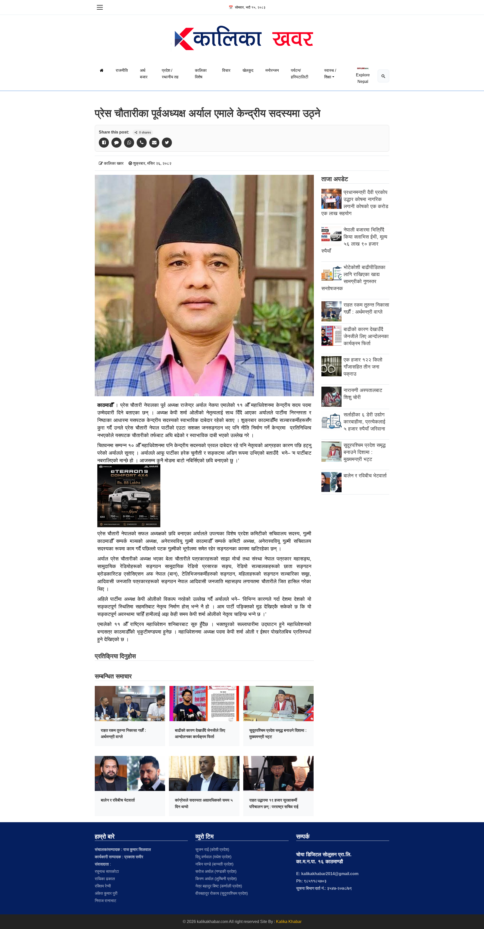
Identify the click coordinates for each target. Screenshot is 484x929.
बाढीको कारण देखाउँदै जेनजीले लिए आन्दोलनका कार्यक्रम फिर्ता (200, 733)
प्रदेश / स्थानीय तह (170, 73)
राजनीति (122, 70)
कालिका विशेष (201, 73)
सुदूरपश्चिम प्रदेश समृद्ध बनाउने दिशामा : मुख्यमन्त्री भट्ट (278, 733)
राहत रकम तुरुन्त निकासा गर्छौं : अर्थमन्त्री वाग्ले (123, 733)
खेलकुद (248, 70)
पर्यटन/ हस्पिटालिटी (299, 73)
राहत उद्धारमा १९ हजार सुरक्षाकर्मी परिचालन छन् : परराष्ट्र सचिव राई (273, 803)
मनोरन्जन (272, 70)
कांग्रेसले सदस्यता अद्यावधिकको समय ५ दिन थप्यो (204, 803)
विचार (226, 70)
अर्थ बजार (143, 73)
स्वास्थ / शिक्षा (330, 73)
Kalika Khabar (288, 921)
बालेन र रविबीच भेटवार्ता (118, 800)
